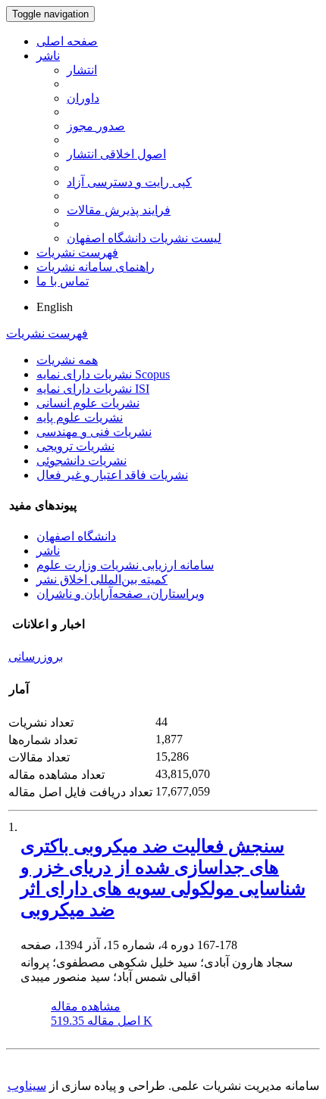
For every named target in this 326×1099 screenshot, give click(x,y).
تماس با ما (62, 281)
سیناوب (27, 1085)
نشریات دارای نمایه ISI (92, 388)
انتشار (82, 70)
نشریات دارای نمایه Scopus (103, 374)
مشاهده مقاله (86, 1006)
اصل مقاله (101, 1020)
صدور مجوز (96, 126)
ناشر (48, 55)
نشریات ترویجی (75, 446)
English (54, 306)
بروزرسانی (35, 656)
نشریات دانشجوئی (81, 460)
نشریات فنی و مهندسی (94, 431)
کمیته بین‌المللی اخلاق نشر (102, 579)
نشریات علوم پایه (79, 417)
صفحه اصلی (67, 41)
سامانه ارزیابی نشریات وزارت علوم (125, 565)
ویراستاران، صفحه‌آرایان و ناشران (120, 593)
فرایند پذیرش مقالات (119, 210)
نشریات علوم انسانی (87, 403)
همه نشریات (67, 359)
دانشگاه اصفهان (76, 536)
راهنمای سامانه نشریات (95, 266)
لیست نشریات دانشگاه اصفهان (144, 238)
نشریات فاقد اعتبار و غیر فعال (112, 475)
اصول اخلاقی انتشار (116, 154)
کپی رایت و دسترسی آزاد (129, 182)
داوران (83, 98)
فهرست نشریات (77, 252)
